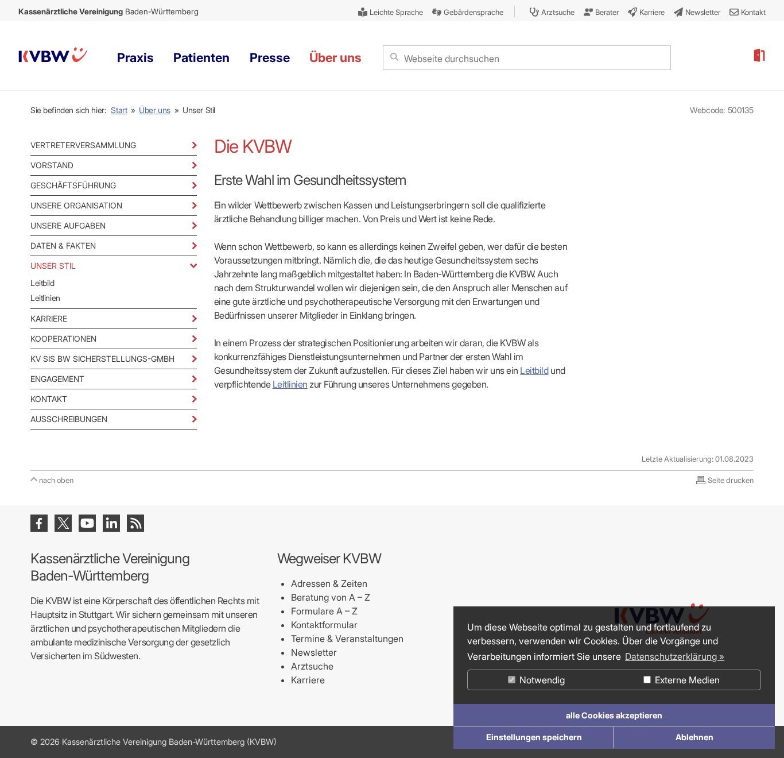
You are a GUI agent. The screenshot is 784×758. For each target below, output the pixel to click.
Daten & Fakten (63, 245)
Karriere (48, 318)
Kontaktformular (324, 625)
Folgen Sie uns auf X (63, 523)
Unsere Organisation (76, 205)
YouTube (87, 523)
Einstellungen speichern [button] (534, 737)
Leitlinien (45, 298)
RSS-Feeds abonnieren (135, 523)
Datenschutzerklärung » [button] (674, 656)
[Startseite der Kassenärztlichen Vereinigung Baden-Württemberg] (52, 57)
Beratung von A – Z (330, 597)
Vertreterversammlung (83, 145)
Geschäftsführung (73, 185)
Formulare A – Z (324, 611)
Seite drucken (731, 480)
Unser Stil (53, 265)
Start (119, 110)
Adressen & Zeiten (329, 583)
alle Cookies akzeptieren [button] (614, 715)
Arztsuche (312, 666)
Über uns (154, 110)
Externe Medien (686, 680)
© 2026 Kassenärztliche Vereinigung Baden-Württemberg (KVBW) (153, 742)
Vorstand (51, 165)
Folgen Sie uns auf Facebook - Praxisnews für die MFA (39, 523)
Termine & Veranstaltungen (347, 638)
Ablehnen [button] (694, 737)
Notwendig (541, 680)
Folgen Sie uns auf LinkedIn (111, 523)
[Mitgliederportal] (758, 55)
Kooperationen (63, 338)
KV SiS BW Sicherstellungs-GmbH (102, 358)
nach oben (56, 480)
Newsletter (314, 652)
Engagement (57, 379)
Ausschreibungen (68, 419)
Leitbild (42, 283)
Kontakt (48, 399)
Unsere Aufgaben (68, 225)
